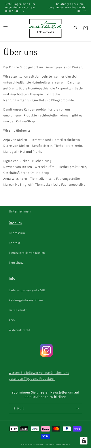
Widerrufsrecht (19, 330)
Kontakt (14, 243)
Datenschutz (18, 310)
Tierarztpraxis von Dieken (27, 253)
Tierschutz (16, 263)
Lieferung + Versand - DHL (27, 290)
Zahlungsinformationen (26, 300)
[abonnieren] (77, 409)
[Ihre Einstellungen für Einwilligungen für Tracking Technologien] (83, 440)
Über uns (15, 223)
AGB (12, 320)
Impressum (17, 233)
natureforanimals (36, 444)
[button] (5, 28)
